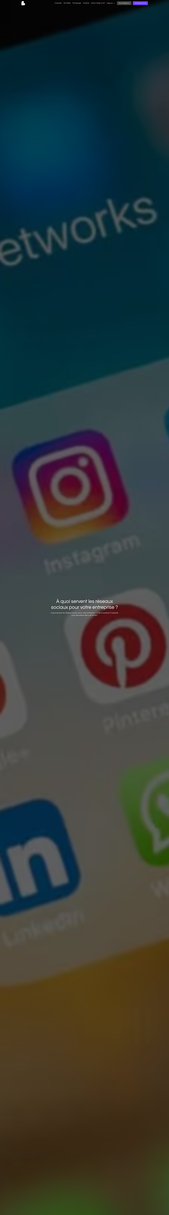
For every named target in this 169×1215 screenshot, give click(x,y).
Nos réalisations (124, 3)
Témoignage (76, 3)
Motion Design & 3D (98, 3)
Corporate (58, 3)
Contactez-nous (140, 3)
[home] (23, 3)
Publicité (86, 3)
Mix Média (67, 3)
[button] (111, 3)
